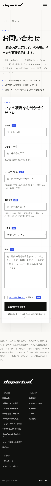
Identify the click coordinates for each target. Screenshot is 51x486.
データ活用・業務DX (10, 413)
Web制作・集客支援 (10, 418)
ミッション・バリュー (37, 403)
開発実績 (6, 447)
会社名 (10, 146)
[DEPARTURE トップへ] (13, 5)
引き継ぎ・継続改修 (10, 408)
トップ (4, 21)
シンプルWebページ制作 (12, 423)
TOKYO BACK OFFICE (11, 429)
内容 (8, 249)
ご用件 (9, 228)
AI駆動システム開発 (10, 403)
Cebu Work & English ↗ (11, 435)
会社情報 (32, 398)
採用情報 (32, 418)
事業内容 (6, 398)
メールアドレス (13, 172)
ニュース (32, 413)
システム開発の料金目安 (12, 442)
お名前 (9, 125)
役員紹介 (32, 408)
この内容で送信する (26, 306)
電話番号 (10, 200)
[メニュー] (45, 5)
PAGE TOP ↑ (44, 481)
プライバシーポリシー (11, 466)
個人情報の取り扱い (17, 297)
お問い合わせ (7, 461)
